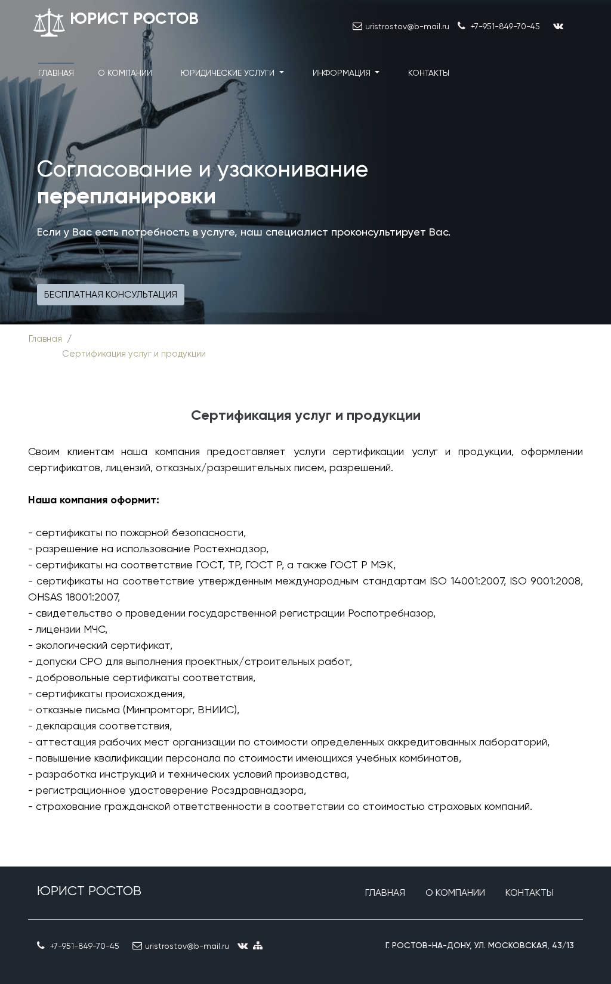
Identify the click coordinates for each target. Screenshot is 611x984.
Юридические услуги (229, 73)
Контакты (428, 73)
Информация (343, 73)
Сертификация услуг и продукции (134, 353)
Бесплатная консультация (110, 294)
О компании (125, 73)
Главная (56, 73)
